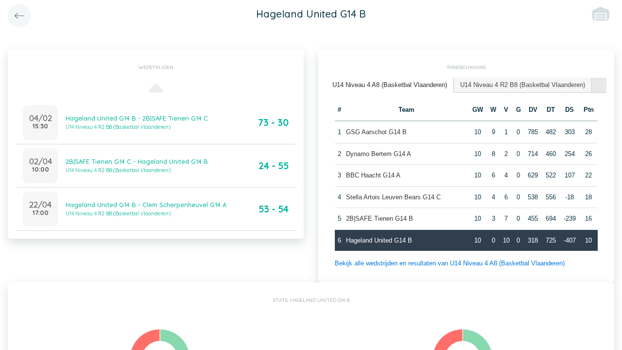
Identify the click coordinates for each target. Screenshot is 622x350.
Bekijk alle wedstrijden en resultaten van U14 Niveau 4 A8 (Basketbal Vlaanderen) (450, 263)
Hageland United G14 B (379, 240)
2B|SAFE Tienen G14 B (379, 218)
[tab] (390, 85)
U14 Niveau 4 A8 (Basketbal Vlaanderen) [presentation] (389, 84)
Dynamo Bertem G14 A (378, 154)
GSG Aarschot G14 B (376, 132)
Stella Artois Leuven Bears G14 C (393, 197)
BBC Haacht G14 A (373, 175)
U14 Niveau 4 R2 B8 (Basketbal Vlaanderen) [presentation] (522, 84)
